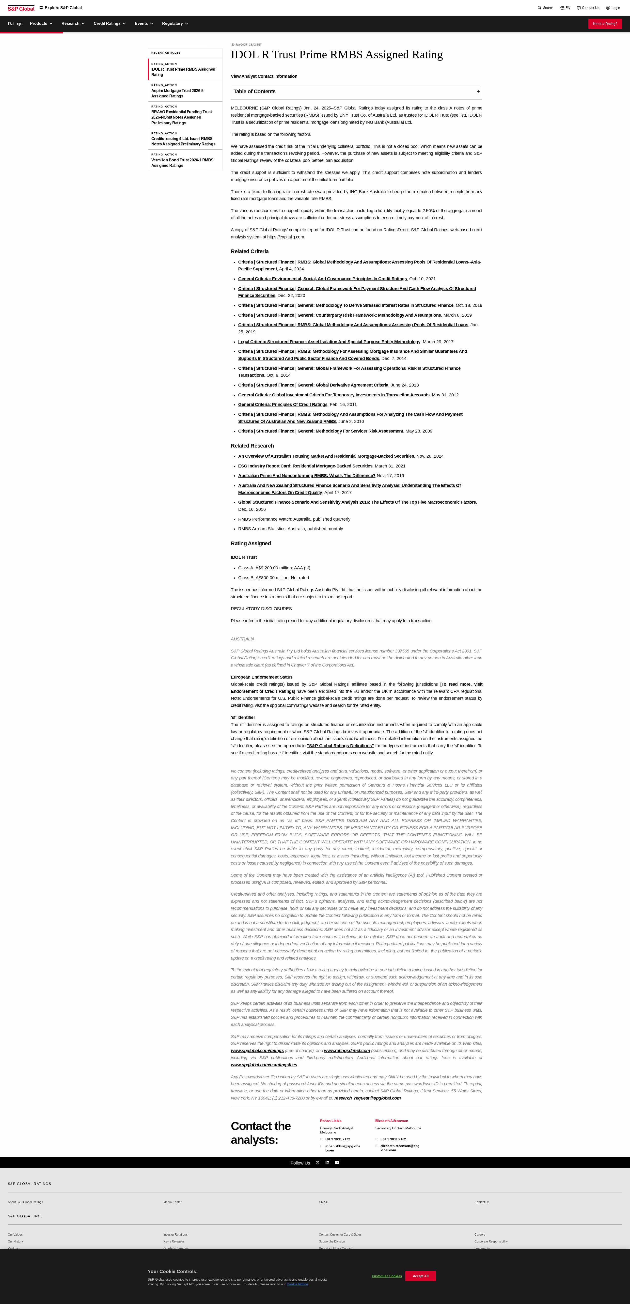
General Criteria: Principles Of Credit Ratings (282, 404)
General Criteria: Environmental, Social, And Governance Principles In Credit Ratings (322, 278)
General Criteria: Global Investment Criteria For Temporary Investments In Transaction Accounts (333, 394)
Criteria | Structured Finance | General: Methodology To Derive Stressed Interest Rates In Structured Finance (345, 305)
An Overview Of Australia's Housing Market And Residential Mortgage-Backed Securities (326, 456)
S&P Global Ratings (29, 1184)
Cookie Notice (297, 1284)
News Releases (174, 1241)
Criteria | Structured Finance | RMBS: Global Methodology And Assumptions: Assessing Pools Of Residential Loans (353, 324)
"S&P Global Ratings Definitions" (340, 745)
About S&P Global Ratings (25, 1202)
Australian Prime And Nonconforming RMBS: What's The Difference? (307, 475)
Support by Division (332, 1241)
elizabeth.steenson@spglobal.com (400, 1148)
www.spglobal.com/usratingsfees (264, 1064)
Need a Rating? (605, 24)
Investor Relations (175, 1234)
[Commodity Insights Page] (318, 1163)
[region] (315, 1276)
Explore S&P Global (63, 8)
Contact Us (590, 8)
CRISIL (324, 1202)
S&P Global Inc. (25, 1216)
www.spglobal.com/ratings (257, 1050)
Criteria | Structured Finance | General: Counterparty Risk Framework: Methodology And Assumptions (339, 315)
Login (616, 8)
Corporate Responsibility (491, 1241)
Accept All (421, 1276)
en (568, 8)
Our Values (15, 1234)
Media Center (172, 1202)
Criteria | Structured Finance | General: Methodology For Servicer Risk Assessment (320, 431)
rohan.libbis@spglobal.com (342, 1148)
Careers (479, 1234)
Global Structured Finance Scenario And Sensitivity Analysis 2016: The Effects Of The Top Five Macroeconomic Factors (357, 502)
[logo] (21, 8)
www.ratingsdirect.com (347, 1050)
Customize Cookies (387, 1276)
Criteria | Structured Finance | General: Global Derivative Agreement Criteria (313, 385)
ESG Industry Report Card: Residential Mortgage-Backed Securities (305, 466)
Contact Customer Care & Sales (340, 1234)
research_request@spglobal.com (367, 1098)
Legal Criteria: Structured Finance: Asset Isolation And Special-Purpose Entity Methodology (329, 341)
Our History (15, 1241)
